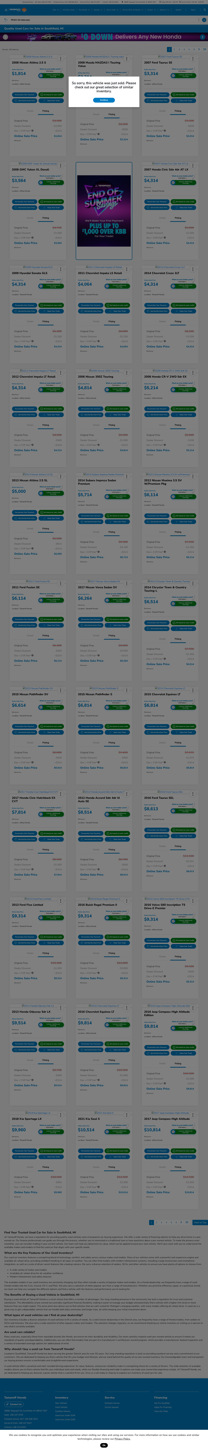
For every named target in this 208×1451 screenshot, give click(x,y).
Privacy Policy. (122, 1439)
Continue (104, 100)
